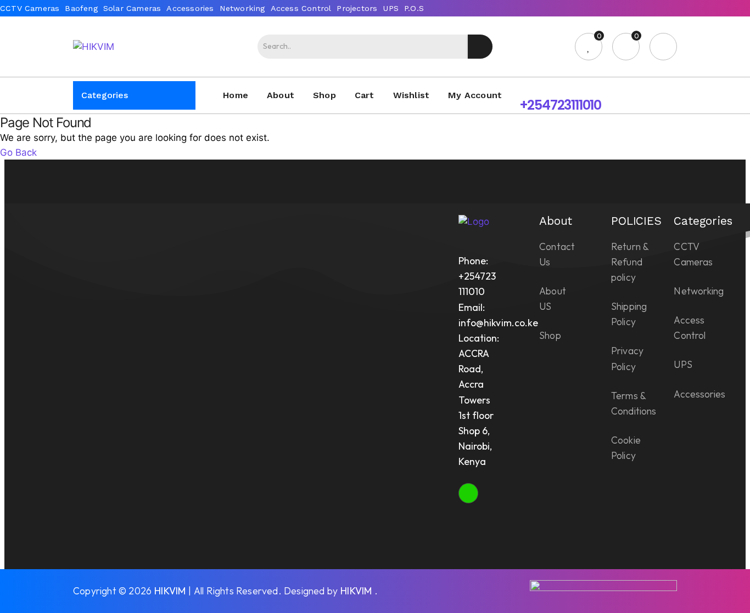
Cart (364, 95)
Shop (324, 95)
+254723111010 (560, 105)
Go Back (18, 151)
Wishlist (411, 95)
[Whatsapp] (468, 493)
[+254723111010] (528, 86)
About (280, 95)
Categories (104, 95)
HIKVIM (170, 590)
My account (475, 95)
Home (235, 95)
